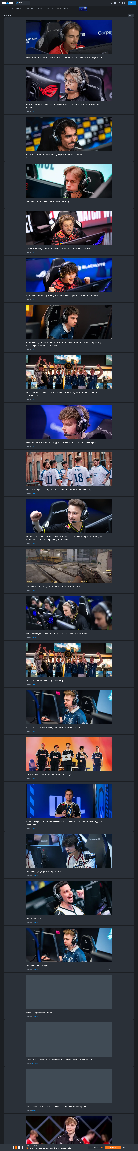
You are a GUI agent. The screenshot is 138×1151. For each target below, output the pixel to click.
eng (123, 3)
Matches (19, 8)
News (57, 8)
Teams (49, 8)
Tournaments (29, 8)
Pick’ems (74, 8)
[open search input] (111, 3)
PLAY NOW (113, 1147)
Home (11, 8)
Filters (131, 15)
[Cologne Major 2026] (83, 8)
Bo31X (96, 1147)
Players (40, 8)
